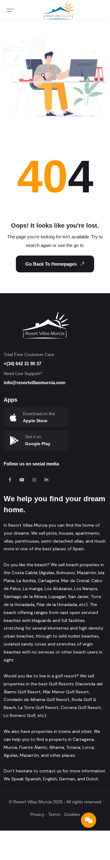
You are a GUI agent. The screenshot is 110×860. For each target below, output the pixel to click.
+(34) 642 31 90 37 (22, 363)
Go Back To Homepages (51, 264)
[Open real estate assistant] (88, 820)
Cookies (72, 814)
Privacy (37, 814)
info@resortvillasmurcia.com (34, 382)
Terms (54, 814)
